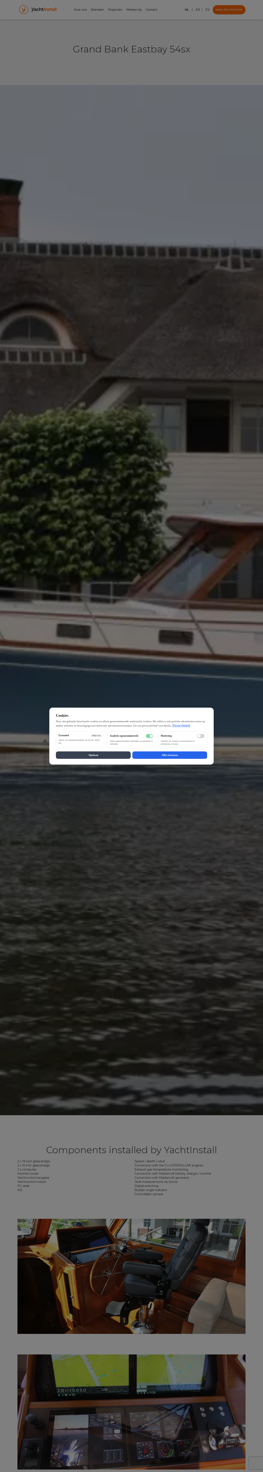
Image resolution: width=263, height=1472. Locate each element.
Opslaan (93, 754)
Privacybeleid (181, 725)
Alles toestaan (170, 754)
